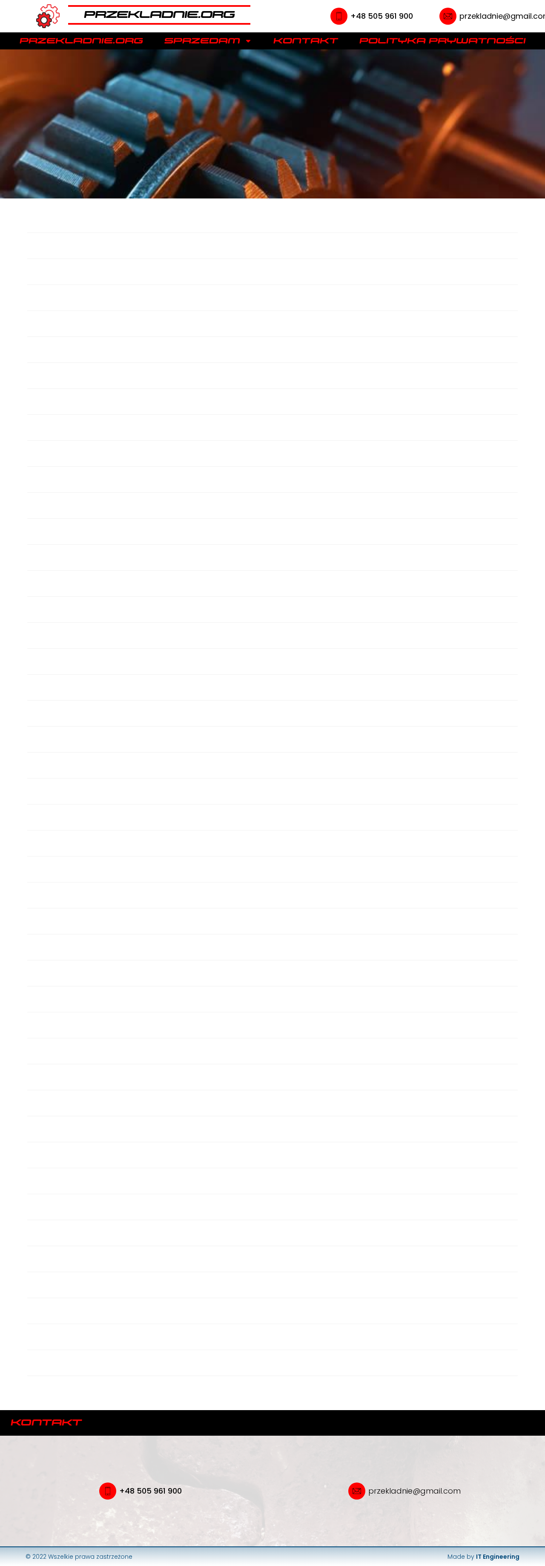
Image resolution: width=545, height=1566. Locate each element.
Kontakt (305, 41)
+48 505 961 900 (381, 16)
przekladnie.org (81, 41)
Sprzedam (202, 41)
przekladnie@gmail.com (414, 1491)
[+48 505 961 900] (338, 16)
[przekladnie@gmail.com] (447, 16)
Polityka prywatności (442, 41)
